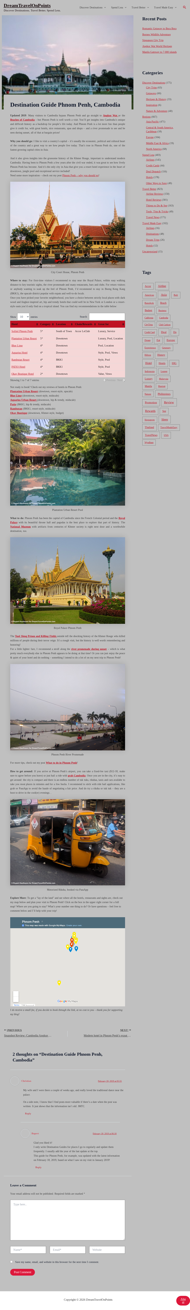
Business (162, 310)
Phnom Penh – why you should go (80, 175)
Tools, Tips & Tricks (157, 211)
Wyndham (149, 442)
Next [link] (119, 380)
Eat (158, 340)
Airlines (150, 159)
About (183, 1301)
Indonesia (150, 371)
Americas (149, 295)
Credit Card (150, 332)
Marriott (161, 386)
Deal (163, 332)
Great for (103, 324)
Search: (84, 316)
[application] (104, 7)
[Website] (107, 1250)
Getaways (151, 93)
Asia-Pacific (152, 121)
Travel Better (138, 7)
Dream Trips (152, 239)
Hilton (148, 355)
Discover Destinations (91, 7)
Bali (176, 295)
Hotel (15, 324)
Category (45, 324)
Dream (147, 340)
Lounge (164, 371)
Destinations (152, 234)
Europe (150, 137)
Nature (148, 394)
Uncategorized (149, 251)
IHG (174, 363)
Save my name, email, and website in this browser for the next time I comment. (57, 1262)
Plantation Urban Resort (24, 338)
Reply (28, 1113)
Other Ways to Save (156, 183)
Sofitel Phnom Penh (22, 331)
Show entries (23, 317)
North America (154, 149)
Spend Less (117, 7)
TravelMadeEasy (168, 427)
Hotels (149, 177)
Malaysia (163, 378)
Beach (163, 303)
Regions (146, 116)
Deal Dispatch (153, 171)
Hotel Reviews (153, 199)
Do (174, 332)
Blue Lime (17, 345)
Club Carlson (165, 324)
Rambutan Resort (21, 359)
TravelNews (151, 435)
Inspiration (151, 105)
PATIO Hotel (18, 366)
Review (169, 402)
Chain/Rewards (83, 324)
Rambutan (16, 408)
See (164, 411)
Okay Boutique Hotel (23, 374)
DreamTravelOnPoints (27, 5)
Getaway (166, 347)
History (161, 355)
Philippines (164, 393)
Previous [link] (110, 380)
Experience (150, 347)
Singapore (150, 419)
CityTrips (149, 324)
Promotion (151, 402)
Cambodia (163, 317)
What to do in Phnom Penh (61, 762)
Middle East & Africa (157, 143)
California (149, 317)
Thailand (149, 427)
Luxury (149, 378)
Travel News (152, 217)
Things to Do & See (156, 205)
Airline (162, 286)
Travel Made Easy (163, 7)
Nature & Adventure (156, 111)
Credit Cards (152, 165)
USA (166, 435)
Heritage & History (156, 99)
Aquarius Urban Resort (23, 400)
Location (61, 324)
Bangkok (149, 303)
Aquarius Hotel (19, 352)
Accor (148, 286)
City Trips (151, 87)
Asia (164, 295)
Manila (148, 386)
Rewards (150, 411)
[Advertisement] (95, 43)
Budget (148, 310)
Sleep (164, 419)
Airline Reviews (154, 193)
